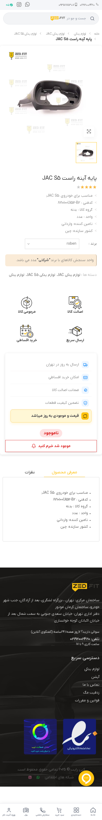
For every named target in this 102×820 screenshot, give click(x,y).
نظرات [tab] (30, 472)
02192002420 (87, 5)
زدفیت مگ (91, 692)
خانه (96, 34)
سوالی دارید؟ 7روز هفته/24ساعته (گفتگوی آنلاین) (65, 632)
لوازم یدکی (80, 34)
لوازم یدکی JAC (55, 34)
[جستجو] (92, 18)
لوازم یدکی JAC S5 (25, 34)
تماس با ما (91, 684)
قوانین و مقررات (87, 700)
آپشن (95, 676)
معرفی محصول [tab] (64, 472)
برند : (93, 243)
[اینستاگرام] (17, 5)
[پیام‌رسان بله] (8, 5)
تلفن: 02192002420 (84, 639)
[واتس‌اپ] (26, 5)
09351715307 (66, 5)
